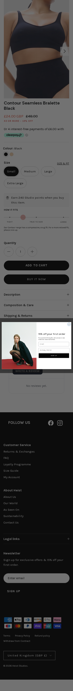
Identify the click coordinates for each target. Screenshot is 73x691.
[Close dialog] (69, 324)
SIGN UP (54, 355)
